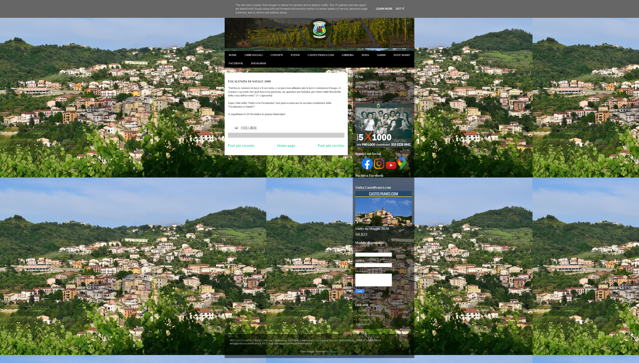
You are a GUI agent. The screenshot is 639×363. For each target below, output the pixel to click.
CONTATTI (277, 55)
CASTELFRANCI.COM (321, 55)
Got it (400, 8)
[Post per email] (235, 127)
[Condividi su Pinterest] (255, 128)
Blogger (333, 351)
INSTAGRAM (258, 63)
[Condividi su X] (248, 128)
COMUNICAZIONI (369, 82)
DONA (365, 55)
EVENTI (295, 55)
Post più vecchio (331, 146)
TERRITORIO (366, 91)
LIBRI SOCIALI (254, 55)
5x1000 (381, 55)
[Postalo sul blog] (245, 128)
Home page (286, 146)
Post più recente (241, 146)
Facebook (364, 319)
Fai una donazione (369, 315)
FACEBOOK (236, 63)
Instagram (364, 324)
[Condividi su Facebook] (252, 128)
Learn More (384, 8)
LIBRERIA (348, 55)
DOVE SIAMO (402, 55)
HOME (233, 55)
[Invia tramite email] (242, 128)
